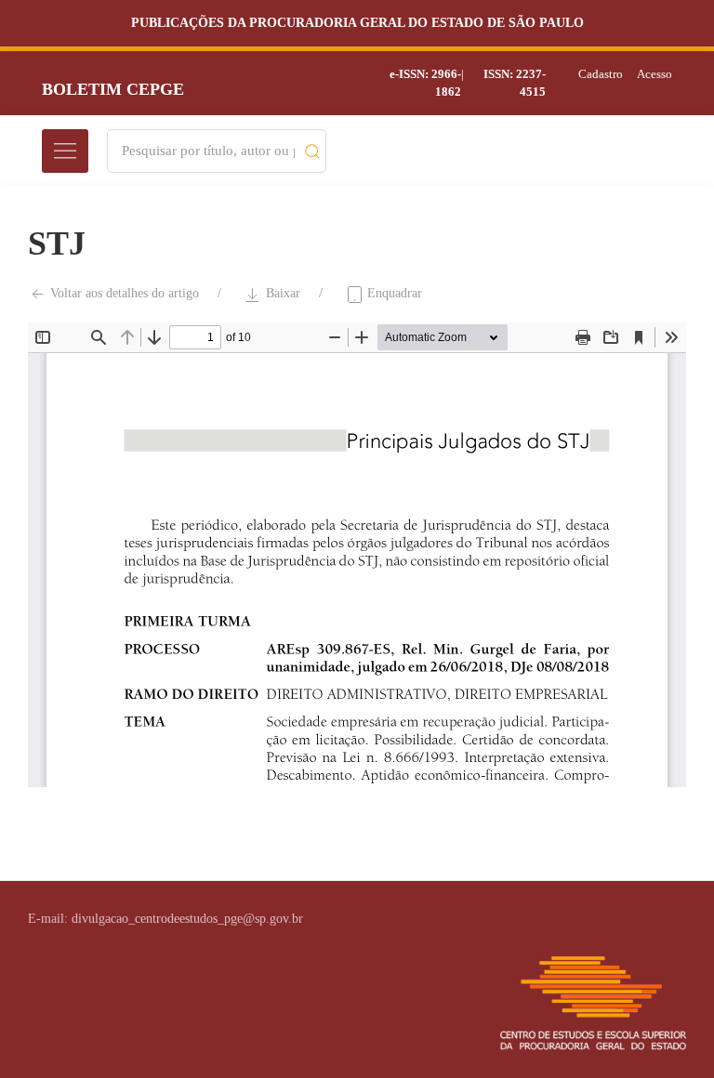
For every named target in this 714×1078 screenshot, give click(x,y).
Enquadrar (393, 293)
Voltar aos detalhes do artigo (122, 293)
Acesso (654, 74)
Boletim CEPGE (113, 89)
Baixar (281, 293)
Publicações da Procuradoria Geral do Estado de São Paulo (357, 23)
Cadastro (600, 74)
